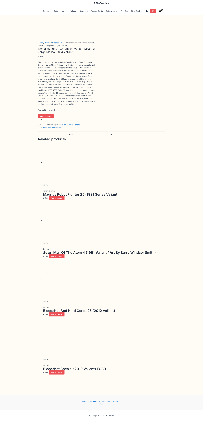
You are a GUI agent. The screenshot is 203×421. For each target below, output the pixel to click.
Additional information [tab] (52, 128)
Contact (116, 401)
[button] (50, 11)
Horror (63, 11)
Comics (48, 43)
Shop (102, 404)
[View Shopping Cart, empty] (160, 11)
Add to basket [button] (56, 198)
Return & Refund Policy (102, 401)
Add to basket (45, 116)
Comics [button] (46, 11)
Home (40, 43)
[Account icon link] (147, 11)
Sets (56, 11)
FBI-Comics (101, 3)
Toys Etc (124, 11)
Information (87, 401)
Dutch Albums (111, 11)
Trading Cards (97, 11)
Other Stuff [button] (135, 11)
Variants (73, 11)
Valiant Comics (58, 43)
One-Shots (84, 11)
